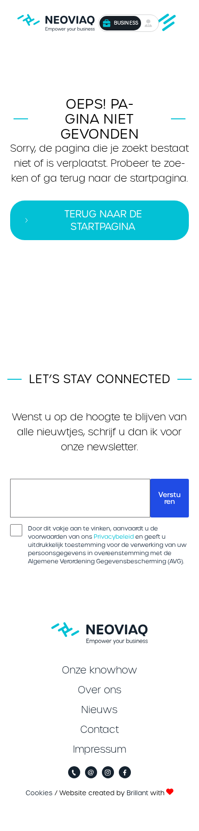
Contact (99, 729)
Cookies (39, 793)
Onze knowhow (99, 670)
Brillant (137, 793)
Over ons (99, 690)
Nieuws (99, 709)
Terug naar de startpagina (103, 220)
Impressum (99, 749)
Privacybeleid (114, 536)
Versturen (169, 498)
